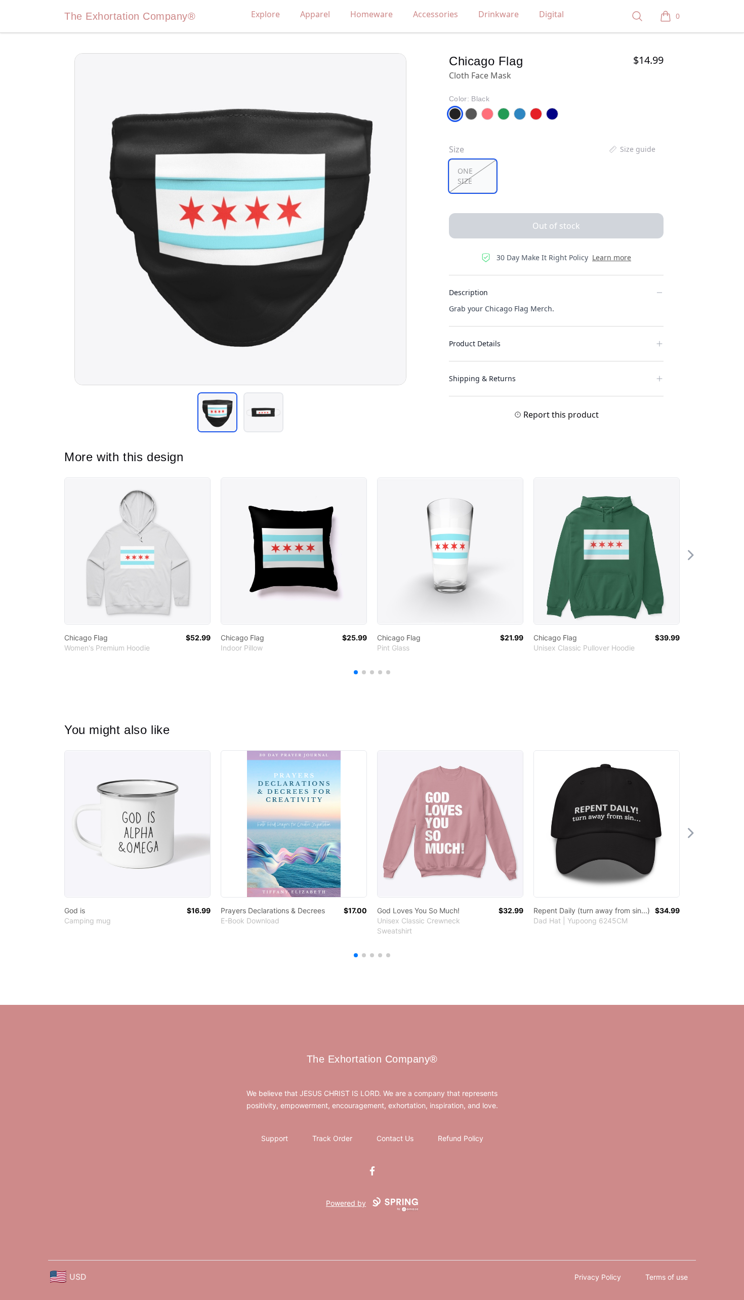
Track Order (332, 1138)
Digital (551, 14)
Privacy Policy (597, 1277)
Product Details (475, 343)
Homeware (371, 14)
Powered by (346, 1203)
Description (468, 292)
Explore (265, 14)
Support (274, 1138)
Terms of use (666, 1277)
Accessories (435, 14)
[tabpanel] (240, 219)
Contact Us (395, 1138)
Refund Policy (460, 1138)
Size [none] (456, 149)
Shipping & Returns (482, 378)
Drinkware (498, 14)
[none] (631, 149)
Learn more (611, 257)
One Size (465, 176)
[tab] (217, 412)
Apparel (315, 14)
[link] (137, 551)
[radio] (473, 176)
